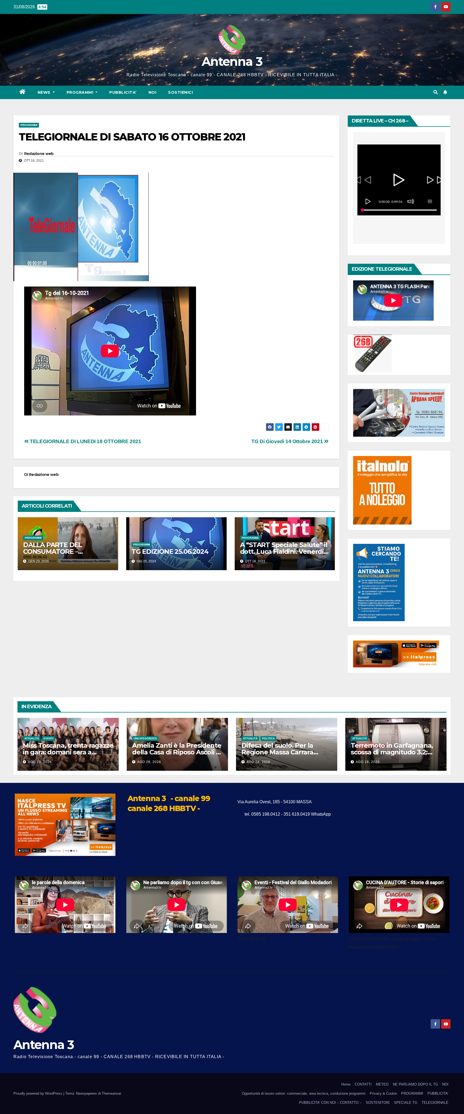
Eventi (48, 738)
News (45, 92)
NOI (152, 92)
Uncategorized (145, 738)
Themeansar (111, 1093)
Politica (268, 738)
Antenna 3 (232, 61)
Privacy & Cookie (383, 1093)
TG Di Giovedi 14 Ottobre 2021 (287, 441)
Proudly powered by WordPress (38, 1093)
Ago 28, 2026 (149, 762)
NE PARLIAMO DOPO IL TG (415, 1084)
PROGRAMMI (412, 1093)
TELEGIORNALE (435, 1103)
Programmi (81, 92)
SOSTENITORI (378, 1103)
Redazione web (39, 153)
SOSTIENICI (180, 92)
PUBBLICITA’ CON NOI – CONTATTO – (330, 1103)
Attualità (31, 738)
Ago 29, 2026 (40, 762)
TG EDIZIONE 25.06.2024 (170, 551)
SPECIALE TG (405, 1103)
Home (345, 1084)
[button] (435, 92)
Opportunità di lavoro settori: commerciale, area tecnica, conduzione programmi (303, 1093)
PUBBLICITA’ (123, 92)
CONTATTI (363, 1084)
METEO (382, 1084)
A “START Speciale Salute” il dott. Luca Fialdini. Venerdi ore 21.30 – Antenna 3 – (283, 551)
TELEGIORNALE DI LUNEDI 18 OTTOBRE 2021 (85, 441)
